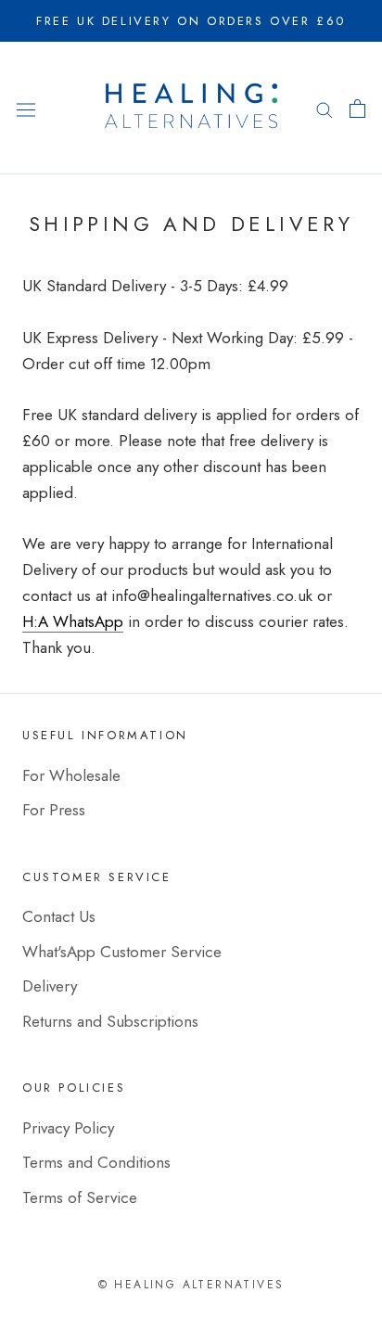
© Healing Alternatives (191, 1284)
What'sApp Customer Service (122, 952)
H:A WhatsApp (72, 621)
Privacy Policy (68, 1128)
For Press (53, 810)
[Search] (324, 108)
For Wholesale (71, 775)
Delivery (49, 986)
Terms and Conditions (96, 1162)
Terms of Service (79, 1197)
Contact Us (59, 916)
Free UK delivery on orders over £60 (191, 21)
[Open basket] (357, 108)
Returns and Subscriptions (110, 1021)
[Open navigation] (26, 108)
